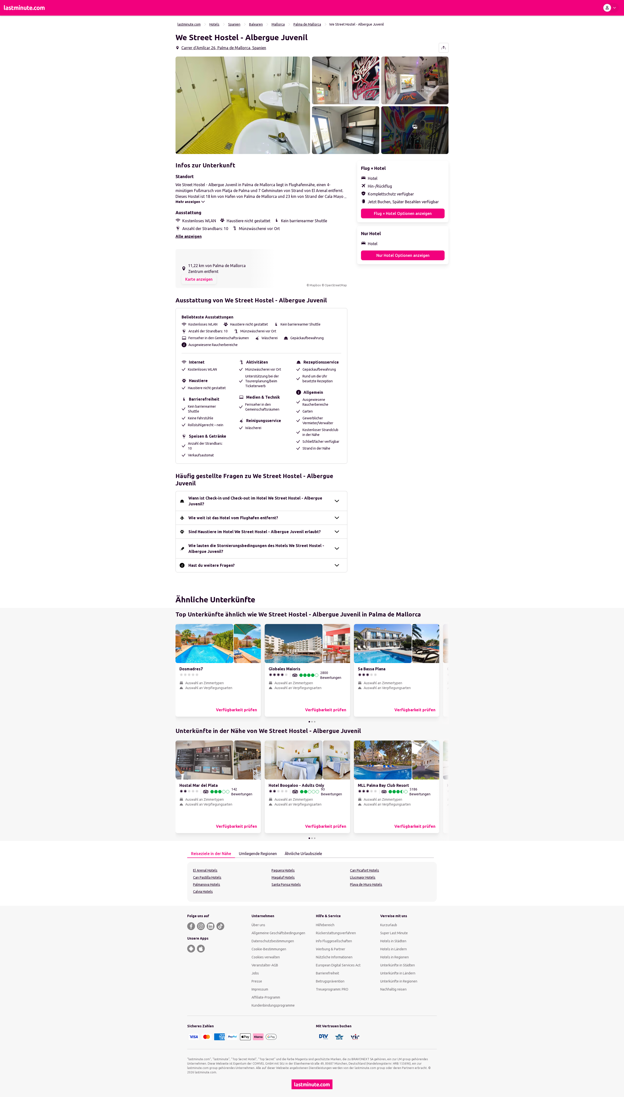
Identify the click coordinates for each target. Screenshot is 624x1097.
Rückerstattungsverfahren (336, 933)
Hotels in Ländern (393, 949)
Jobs (255, 973)
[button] (243, 105)
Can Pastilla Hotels (207, 877)
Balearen (256, 24)
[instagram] (201, 926)
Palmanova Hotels (206, 884)
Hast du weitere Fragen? (211, 565)
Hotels (214, 24)
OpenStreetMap (336, 285)
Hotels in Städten (393, 941)
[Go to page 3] (314, 721)
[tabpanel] (312, 882)
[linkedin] (210, 926)
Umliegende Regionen (258, 853)
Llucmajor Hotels (362, 877)
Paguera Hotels (283, 870)
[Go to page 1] (309, 721)
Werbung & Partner (330, 949)
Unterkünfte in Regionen (398, 981)
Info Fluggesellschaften (334, 941)
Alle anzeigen (189, 236)
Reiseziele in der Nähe (211, 853)
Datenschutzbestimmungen (273, 941)
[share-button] (443, 47)
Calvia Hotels (203, 892)
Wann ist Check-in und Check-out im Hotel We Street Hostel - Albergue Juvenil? (255, 501)
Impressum (260, 989)
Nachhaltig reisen (393, 989)
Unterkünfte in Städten (397, 965)
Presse (257, 981)
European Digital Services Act (338, 965)
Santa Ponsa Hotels (286, 884)
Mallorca (278, 24)
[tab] (211, 854)
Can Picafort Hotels (364, 870)
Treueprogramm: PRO (332, 989)
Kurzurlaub (388, 925)
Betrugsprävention (330, 981)
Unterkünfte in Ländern (397, 973)
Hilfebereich (325, 925)
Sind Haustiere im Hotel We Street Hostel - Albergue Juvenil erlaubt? (254, 531)
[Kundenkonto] (610, 8)
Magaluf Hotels (283, 877)
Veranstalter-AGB (265, 965)
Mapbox (315, 285)
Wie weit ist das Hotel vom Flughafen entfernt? (233, 518)
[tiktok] (220, 926)
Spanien (234, 24)
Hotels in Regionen (394, 957)
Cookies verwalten (266, 957)
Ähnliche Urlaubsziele (303, 853)
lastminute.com (189, 24)
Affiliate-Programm (266, 997)
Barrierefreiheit (327, 973)
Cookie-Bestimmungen (269, 949)
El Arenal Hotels (205, 870)
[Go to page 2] (312, 721)
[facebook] (191, 926)
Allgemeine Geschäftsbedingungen (278, 933)
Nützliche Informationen (334, 957)
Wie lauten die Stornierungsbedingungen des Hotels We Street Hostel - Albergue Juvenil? (256, 548)
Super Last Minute (394, 933)
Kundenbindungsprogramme (273, 1005)
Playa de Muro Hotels (366, 884)
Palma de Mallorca (307, 24)
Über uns (258, 925)
